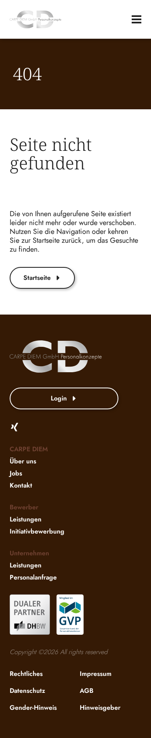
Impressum (96, 673)
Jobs (16, 473)
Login (59, 398)
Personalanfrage (33, 577)
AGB (86, 690)
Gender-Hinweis (33, 707)
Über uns (23, 461)
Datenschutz (27, 690)
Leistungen (25, 519)
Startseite (37, 277)
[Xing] (14, 427)
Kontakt (21, 485)
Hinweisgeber (100, 707)
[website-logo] (35, 19)
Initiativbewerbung (37, 531)
